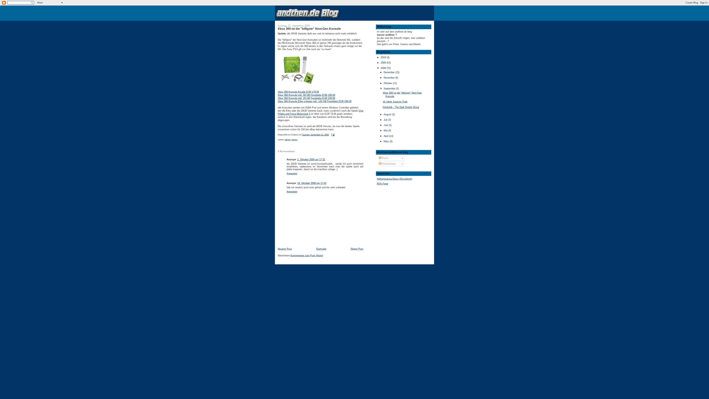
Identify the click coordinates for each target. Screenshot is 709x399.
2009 (384, 62)
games (294, 140)
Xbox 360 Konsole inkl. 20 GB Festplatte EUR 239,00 (306, 98)
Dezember (389, 72)
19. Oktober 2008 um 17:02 (311, 183)
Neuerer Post (285, 249)
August (388, 114)
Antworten (292, 173)
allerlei (287, 140)
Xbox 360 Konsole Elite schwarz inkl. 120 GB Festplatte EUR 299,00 (315, 101)
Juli (386, 119)
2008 (384, 68)
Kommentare (388, 163)
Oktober (388, 83)
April (386, 136)
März (387, 141)
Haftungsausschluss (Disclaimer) (394, 179)
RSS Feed (382, 183)
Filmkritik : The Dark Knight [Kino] (401, 107)
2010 (384, 57)
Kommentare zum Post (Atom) (306, 255)
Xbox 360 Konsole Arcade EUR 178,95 (298, 92)
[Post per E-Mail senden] (332, 135)
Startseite (321, 249)
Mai (386, 130)
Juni (386, 125)
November (389, 77)
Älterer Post (357, 249)
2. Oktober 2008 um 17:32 (311, 159)
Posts (384, 158)
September (390, 88)
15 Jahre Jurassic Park (395, 101)
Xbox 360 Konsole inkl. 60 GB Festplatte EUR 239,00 (306, 95)
